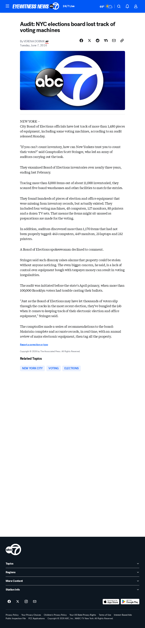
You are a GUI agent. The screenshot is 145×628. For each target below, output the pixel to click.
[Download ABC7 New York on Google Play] (130, 601)
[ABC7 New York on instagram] (26, 601)
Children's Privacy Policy (55, 615)
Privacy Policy (12, 615)
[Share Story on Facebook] (81, 40)
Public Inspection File (16, 618)
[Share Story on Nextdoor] (106, 40)
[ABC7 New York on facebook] (9, 601)
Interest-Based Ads (123, 615)
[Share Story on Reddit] (98, 40)
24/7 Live (69, 6)
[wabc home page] (13, 549)
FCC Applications (36, 618)
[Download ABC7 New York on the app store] (111, 601)
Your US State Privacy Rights (82, 615)
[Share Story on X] (89, 40)
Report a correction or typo (34, 344)
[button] (7, 6)
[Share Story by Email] (114, 40)
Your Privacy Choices (31, 615)
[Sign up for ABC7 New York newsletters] (34, 601)
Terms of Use (105, 615)
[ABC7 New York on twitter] (17, 601)
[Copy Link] (122, 40)
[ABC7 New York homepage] (36, 6)
